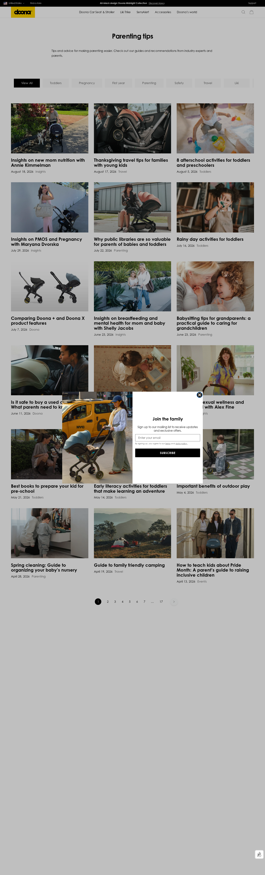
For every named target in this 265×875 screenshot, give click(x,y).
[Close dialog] (199, 395)
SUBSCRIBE (167, 453)
